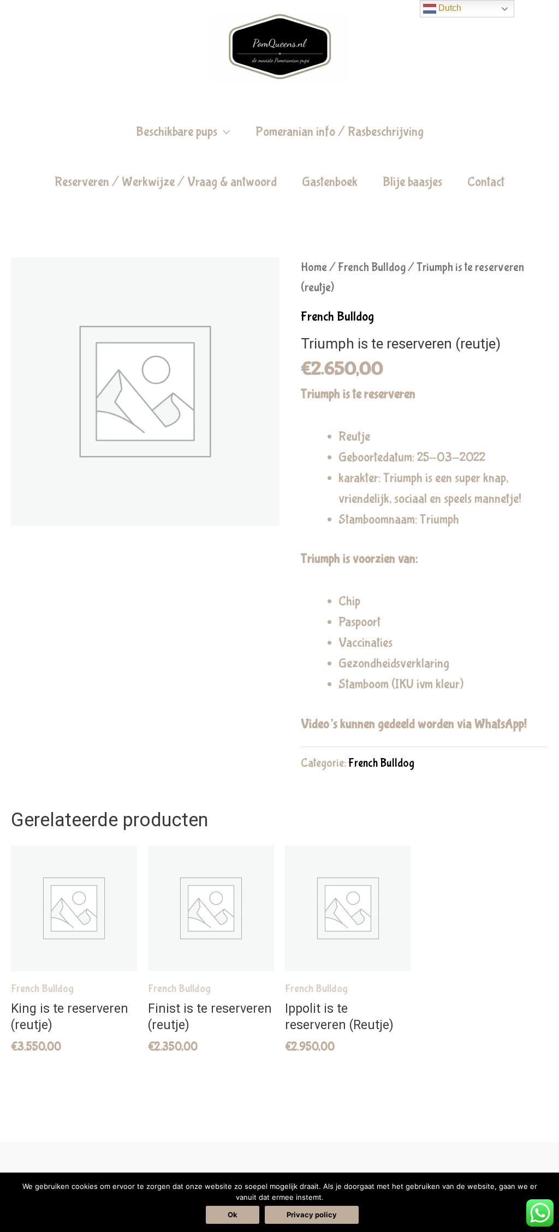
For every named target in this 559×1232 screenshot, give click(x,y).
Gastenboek (330, 182)
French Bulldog (372, 267)
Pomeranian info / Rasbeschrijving (339, 131)
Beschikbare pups (176, 131)
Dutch (448, 8)
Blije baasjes (412, 182)
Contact (485, 182)
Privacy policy (312, 1214)
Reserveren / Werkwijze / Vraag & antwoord (166, 182)
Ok (232, 1214)
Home (314, 267)
